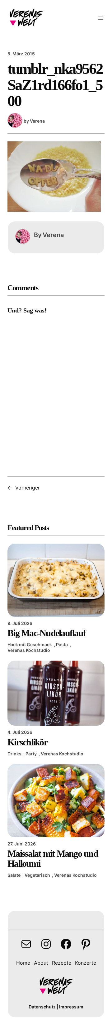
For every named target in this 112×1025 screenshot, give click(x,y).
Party (31, 753)
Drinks (14, 753)
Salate (14, 875)
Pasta (62, 644)
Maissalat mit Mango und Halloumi (52, 859)
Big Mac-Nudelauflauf (46, 633)
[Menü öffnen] (101, 18)
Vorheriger (27, 488)
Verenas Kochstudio (28, 650)
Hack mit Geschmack (29, 644)
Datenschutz (42, 1006)
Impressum (71, 1006)
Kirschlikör (27, 742)
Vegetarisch (37, 875)
